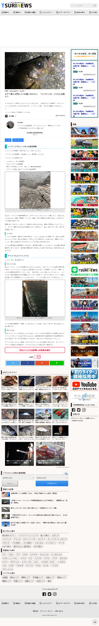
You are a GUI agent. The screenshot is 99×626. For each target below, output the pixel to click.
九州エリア (40, 581)
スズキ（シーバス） (10, 558)
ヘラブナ (54, 566)
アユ (30, 558)
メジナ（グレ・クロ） (30, 562)
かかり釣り (6, 546)
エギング (55, 535)
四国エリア (29, 581)
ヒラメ (5, 562)
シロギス (61, 562)
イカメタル (39, 543)
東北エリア (14, 577)
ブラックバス (7, 569)
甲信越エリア (38, 577)
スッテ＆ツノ (51, 543)
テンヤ (61, 543)
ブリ (18, 555)
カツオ (46, 566)
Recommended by (60, 467)
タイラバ (41, 539)
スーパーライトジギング (57, 539)
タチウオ (63, 558)
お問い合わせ (59, 611)
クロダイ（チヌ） (48, 562)
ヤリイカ (29, 566)
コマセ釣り (27, 543)
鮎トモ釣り (45, 535)
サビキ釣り (38, 546)
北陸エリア (50, 577)
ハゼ (4, 566)
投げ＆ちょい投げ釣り (22, 546)
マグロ (38, 566)
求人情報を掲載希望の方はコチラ (84, 56)
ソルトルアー (18, 140)
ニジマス (38, 558)
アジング (17, 539)
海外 (49, 581)
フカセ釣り (16, 543)
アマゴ (46, 558)
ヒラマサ (33, 555)
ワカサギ (19, 566)
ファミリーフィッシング (28, 535)
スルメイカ (44, 555)
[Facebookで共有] (28, 363)
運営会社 (35, 611)
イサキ (25, 555)
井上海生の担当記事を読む (35, 132)
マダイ (11, 555)
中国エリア (18, 581)
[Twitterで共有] (13, 363)
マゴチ (11, 566)
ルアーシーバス (29, 539)
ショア (8, 140)
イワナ (54, 558)
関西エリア (6, 581)
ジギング (5, 543)
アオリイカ (14, 562)
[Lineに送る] (57, 363)
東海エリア (61, 577)
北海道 (5, 577)
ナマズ (23, 558)
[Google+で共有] (42, 363)
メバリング (6, 539)
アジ (4, 555)
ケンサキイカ (56, 555)
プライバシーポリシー (46, 611)
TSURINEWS (48, 615)
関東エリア (26, 577)
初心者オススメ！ (9, 535)
